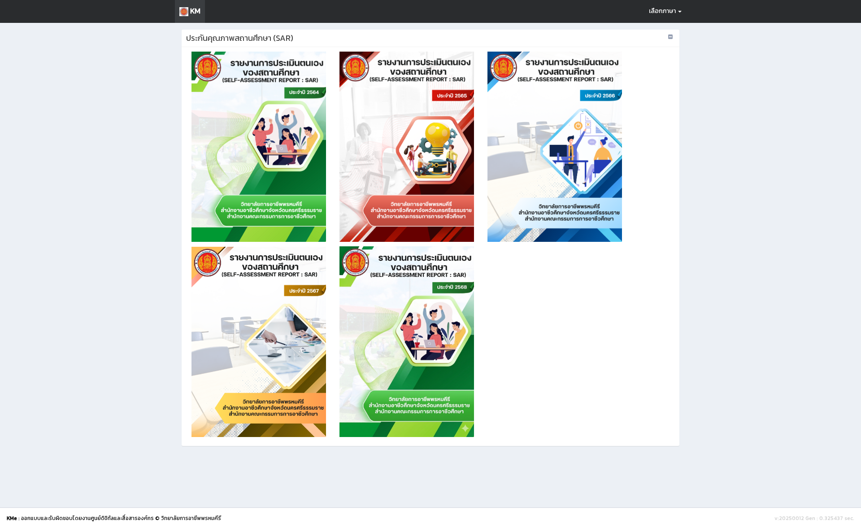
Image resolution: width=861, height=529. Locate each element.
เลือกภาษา (663, 11)
